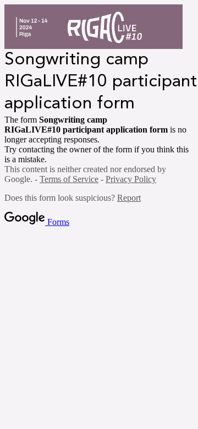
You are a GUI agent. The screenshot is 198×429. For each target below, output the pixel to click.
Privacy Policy (131, 179)
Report (129, 197)
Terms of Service (69, 179)
